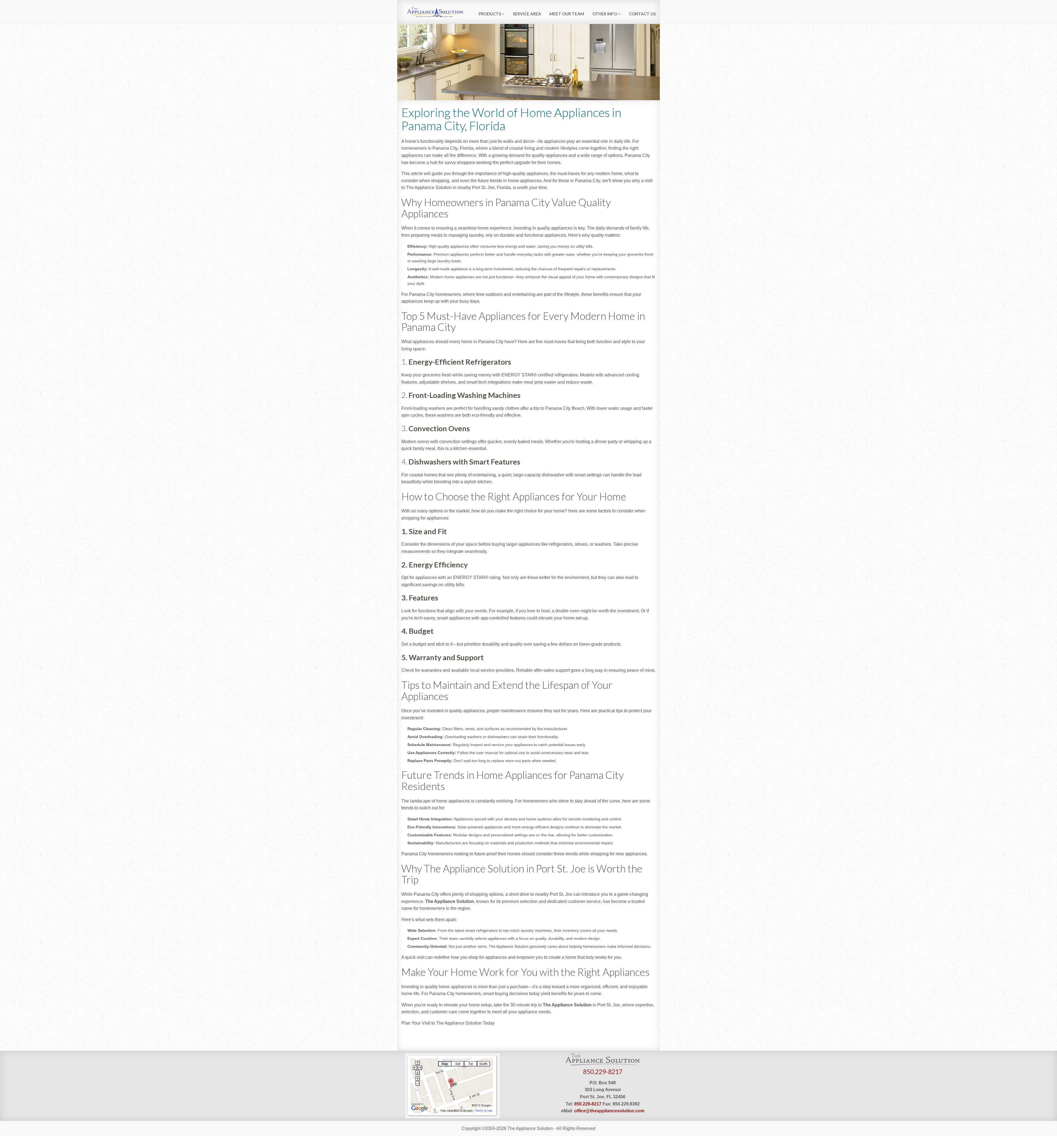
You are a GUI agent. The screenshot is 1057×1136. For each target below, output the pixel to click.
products (490, 13)
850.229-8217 (602, 1071)
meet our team (566, 13)
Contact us (642, 13)
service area (527, 13)
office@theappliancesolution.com (609, 1110)
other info (605, 13)
